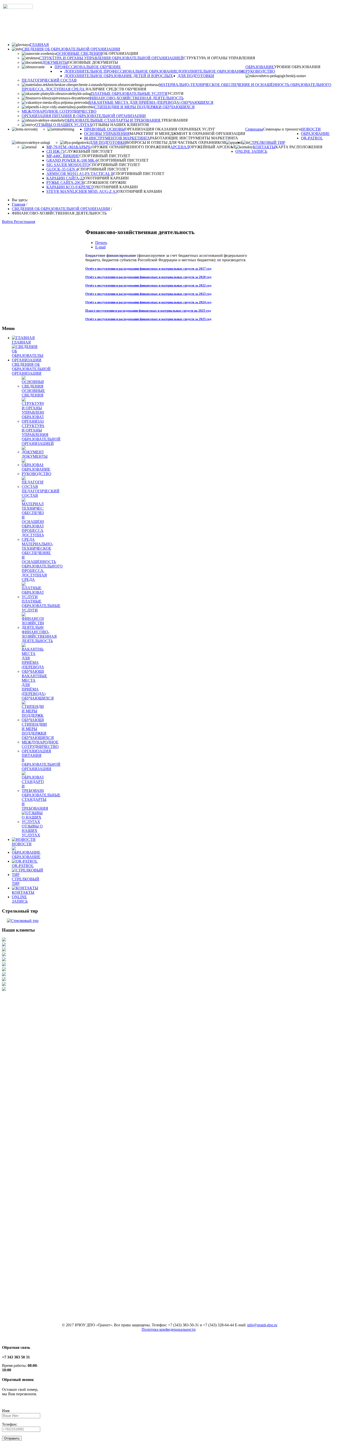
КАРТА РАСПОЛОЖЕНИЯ (298, 147)
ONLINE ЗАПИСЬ (251, 151)
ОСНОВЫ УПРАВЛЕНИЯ (107, 133)
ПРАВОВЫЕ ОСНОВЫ (104, 129)
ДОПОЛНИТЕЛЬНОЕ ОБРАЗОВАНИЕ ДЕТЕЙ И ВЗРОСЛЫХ (118, 76)
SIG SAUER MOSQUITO (67, 165)
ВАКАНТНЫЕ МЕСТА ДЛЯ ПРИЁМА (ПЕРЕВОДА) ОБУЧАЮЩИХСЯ (150, 102)
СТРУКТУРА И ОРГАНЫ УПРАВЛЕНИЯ (219, 58)
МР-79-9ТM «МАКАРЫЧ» (69, 147)
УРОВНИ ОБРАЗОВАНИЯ (297, 67)
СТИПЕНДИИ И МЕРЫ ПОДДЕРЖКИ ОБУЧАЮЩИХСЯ (144, 107)
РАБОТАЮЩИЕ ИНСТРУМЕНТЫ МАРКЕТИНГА (194, 138)
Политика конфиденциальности (169, 1329)
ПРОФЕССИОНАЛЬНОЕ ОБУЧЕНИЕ (88, 67)
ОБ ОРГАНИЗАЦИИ (120, 53)
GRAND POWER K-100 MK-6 (72, 160)
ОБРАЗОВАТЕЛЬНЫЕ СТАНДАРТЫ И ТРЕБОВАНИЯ (113, 120)
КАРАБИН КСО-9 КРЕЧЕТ (69, 187)
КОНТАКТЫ (264, 147)
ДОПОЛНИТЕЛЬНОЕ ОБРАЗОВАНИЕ (211, 71)
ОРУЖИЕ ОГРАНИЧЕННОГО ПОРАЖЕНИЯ (131, 147)
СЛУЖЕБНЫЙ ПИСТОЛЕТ (89, 151)
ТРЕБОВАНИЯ (174, 120)
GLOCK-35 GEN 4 (62, 169)
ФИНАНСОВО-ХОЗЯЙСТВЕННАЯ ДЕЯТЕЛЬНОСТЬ (136, 98)
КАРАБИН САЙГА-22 (65, 178)
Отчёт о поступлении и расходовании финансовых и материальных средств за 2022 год (148, 285)
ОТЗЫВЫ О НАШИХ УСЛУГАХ (63, 125)
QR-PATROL (312, 138)
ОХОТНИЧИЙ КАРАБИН (106, 178)
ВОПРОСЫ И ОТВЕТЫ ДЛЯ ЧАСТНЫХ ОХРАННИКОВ (176, 142)
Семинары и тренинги (282, 129)
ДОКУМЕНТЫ (55, 62)
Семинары (254, 129)
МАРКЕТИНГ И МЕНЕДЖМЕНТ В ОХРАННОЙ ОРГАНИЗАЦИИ (187, 133)
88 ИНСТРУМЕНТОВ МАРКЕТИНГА (117, 138)
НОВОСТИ (311, 129)
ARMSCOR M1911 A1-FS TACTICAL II (79, 174)
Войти (8, 221)
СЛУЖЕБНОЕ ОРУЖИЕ (105, 182)
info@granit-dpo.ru (262, 1325)
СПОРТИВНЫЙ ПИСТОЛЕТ (104, 156)
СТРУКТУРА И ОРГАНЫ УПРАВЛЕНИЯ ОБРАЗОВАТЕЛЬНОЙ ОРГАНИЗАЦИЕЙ (111, 58)
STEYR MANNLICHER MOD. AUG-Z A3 (81, 191)
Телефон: (9, 1424)
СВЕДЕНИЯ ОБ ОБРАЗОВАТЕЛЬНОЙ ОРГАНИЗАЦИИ (71, 49)
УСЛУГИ (176, 93)
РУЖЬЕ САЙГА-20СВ (65, 182)
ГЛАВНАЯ (39, 45)
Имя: (6, 1411)
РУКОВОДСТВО (260, 71)
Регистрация (24, 221)
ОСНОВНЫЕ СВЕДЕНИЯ (79, 53)
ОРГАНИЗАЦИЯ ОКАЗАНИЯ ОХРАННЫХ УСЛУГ (170, 129)
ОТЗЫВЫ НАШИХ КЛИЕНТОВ (120, 125)
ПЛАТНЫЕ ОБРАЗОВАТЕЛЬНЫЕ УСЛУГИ (129, 93)
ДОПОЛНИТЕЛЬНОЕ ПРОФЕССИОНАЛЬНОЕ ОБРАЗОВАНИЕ (121, 71)
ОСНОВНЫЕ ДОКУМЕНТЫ (93, 62)
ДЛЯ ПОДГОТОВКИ (196, 76)
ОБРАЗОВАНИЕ (259, 67)
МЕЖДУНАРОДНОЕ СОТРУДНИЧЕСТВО (59, 111)
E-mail (100, 247)
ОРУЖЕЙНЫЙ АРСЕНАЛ (212, 147)
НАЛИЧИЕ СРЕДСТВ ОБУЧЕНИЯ (116, 89)
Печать (101, 242)
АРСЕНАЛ (179, 147)
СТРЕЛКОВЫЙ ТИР (267, 142)
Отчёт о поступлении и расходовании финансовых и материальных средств (139, 268)
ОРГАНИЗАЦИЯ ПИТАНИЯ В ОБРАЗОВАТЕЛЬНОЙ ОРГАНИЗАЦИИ (84, 116)
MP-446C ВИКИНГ (62, 156)
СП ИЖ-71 (55, 151)
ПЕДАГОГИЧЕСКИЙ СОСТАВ (49, 80)
